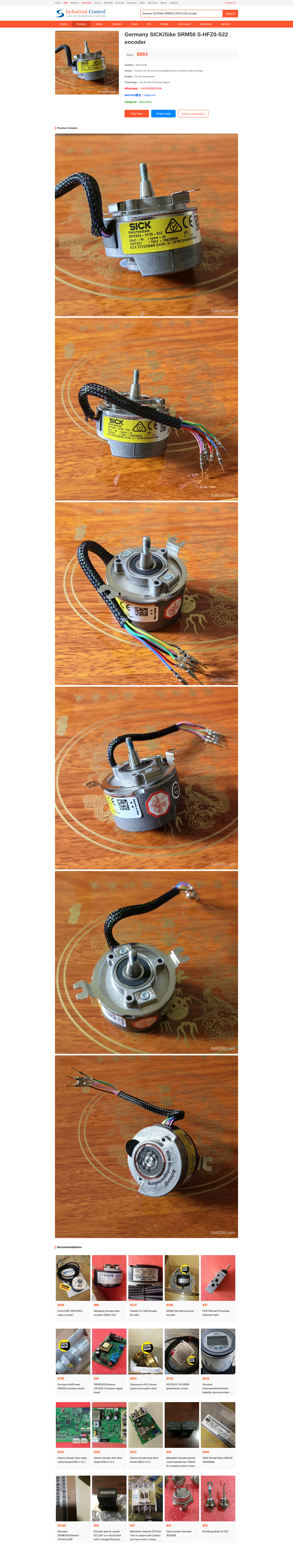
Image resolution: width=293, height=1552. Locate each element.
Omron (97, 3)
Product (81, 24)
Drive (134, 24)
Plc (149, 24)
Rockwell (119, 3)
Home (58, 3)
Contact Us (230, 3)
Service (225, 24)
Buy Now (136, 113)
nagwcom (140, 95)
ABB (65, 3)
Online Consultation (193, 113)
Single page (163, 113)
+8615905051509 (143, 88)
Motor (99, 24)
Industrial (205, 24)
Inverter (117, 24)
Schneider (87, 3)
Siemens (75, 3)
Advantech (153, 3)
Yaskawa (174, 3)
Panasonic (132, 3)
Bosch (164, 3)
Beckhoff (108, 3)
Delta (142, 3)
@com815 (138, 102)
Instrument (184, 24)
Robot (164, 24)
